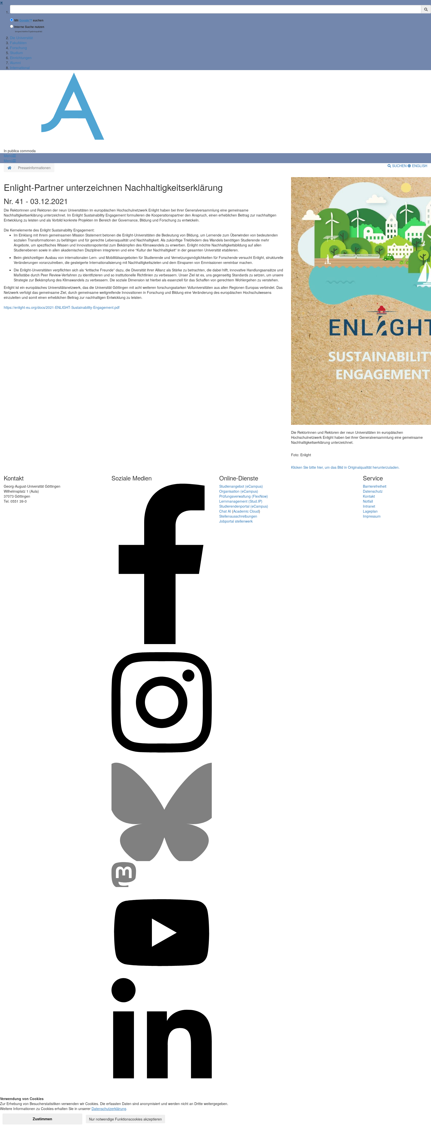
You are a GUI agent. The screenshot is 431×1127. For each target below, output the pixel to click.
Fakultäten (18, 42)
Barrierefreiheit (374, 486)
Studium (16, 52)
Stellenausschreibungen (238, 516)
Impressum (372, 516)
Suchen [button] (399, 165)
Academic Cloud (246, 511)
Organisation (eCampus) (238, 491)
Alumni (15, 62)
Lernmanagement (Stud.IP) (240, 501)
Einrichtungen (21, 57)
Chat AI (225, 511)
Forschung (18, 47)
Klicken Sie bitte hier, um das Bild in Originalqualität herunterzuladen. (345, 467)
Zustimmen (42, 1119)
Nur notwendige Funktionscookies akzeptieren (125, 1119)
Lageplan (370, 511)
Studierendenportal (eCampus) (243, 506)
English (419, 165)
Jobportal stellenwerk (236, 521)
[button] (10, 155)
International (20, 67)
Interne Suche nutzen (29, 27)
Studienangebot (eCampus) (241, 486)
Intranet (369, 506)
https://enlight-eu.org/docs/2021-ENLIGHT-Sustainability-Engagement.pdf (61, 307)
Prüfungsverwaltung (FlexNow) (243, 496)
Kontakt (369, 496)
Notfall (368, 501)
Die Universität (21, 37)
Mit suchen (28, 20)
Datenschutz (373, 491)
